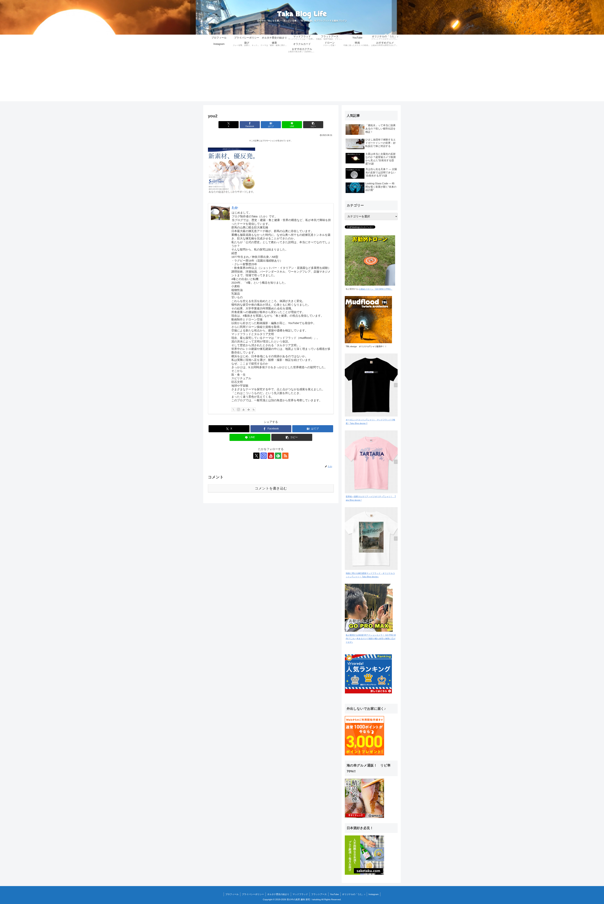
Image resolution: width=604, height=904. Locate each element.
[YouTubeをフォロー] (243, 409)
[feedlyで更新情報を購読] (248, 409)
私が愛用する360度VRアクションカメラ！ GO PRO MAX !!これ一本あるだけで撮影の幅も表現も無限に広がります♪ (371, 638)
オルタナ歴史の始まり (278, 894)
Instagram (374, 894)
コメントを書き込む (271, 488)
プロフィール (232, 894)
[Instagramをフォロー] (238, 409)
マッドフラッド (300, 894)
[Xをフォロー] (233, 409)
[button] (313, 124)
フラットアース (319, 894)
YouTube (334, 894)
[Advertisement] (302, 79)
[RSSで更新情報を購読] (254, 409)
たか (235, 207)
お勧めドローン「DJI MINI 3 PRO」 (375, 289)
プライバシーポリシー (253, 894)
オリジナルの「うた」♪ (353, 894)
